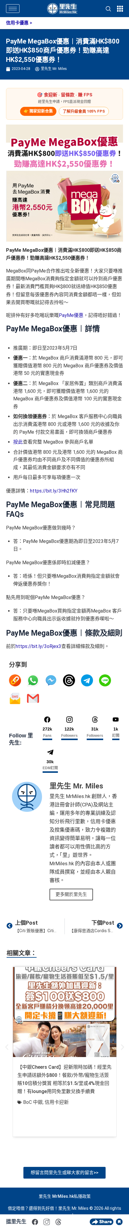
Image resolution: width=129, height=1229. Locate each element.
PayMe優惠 (71, 315)
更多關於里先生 (71, 894)
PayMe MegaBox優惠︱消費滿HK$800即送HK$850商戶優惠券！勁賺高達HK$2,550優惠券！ (63, 51)
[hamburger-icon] (13, 8)
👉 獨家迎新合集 (38, 111)
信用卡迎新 (57, 1102)
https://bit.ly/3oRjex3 (38, 646)
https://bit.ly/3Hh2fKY (53, 491)
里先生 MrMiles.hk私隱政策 (65, 1196)
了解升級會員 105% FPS (84, 111)
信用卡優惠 (17, 23)
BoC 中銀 (33, 1102)
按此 (18, 442)
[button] (6, 1047)
